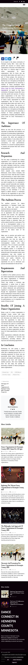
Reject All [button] (14, 662)
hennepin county (6, 372)
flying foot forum (16, 374)
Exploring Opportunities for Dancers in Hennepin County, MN (17, 593)
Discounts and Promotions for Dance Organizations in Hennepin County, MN (12, 565)
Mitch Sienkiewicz (8, 36)
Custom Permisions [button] (17, 659)
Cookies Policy (20, 657)
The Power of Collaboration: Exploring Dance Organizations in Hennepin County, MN (17, 603)
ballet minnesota (18, 372)
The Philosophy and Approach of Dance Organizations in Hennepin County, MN (12, 528)
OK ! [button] (8, 659)
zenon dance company (6, 374)
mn (12, 372)
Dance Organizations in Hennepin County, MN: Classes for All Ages (12, 448)
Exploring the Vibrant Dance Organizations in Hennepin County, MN (12, 487)
